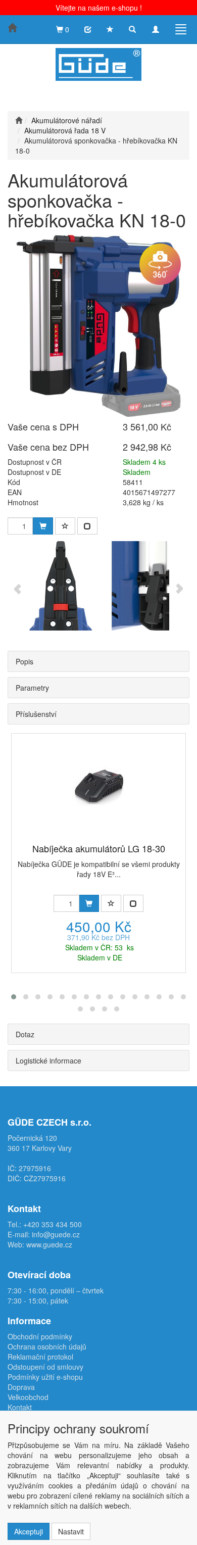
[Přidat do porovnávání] (87, 526)
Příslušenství (36, 714)
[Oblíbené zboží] (110, 29)
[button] (14, 997)
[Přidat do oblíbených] (65, 526)
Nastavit (71, 1531)
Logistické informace (48, 1060)
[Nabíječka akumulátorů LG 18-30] (98, 784)
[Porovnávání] (88, 29)
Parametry (32, 688)
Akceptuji (28, 1531)
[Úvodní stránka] (18, 120)
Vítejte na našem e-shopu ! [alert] (99, 8)
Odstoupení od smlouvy (45, 1367)
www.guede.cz (49, 1244)
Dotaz (25, 1034)
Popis (24, 661)
